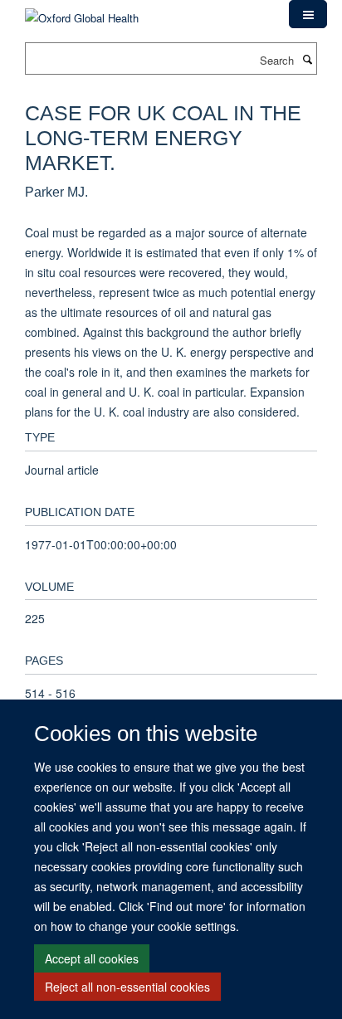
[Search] (307, 59)
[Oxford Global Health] (82, 12)
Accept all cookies (92, 958)
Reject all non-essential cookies (127, 986)
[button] (308, 14)
